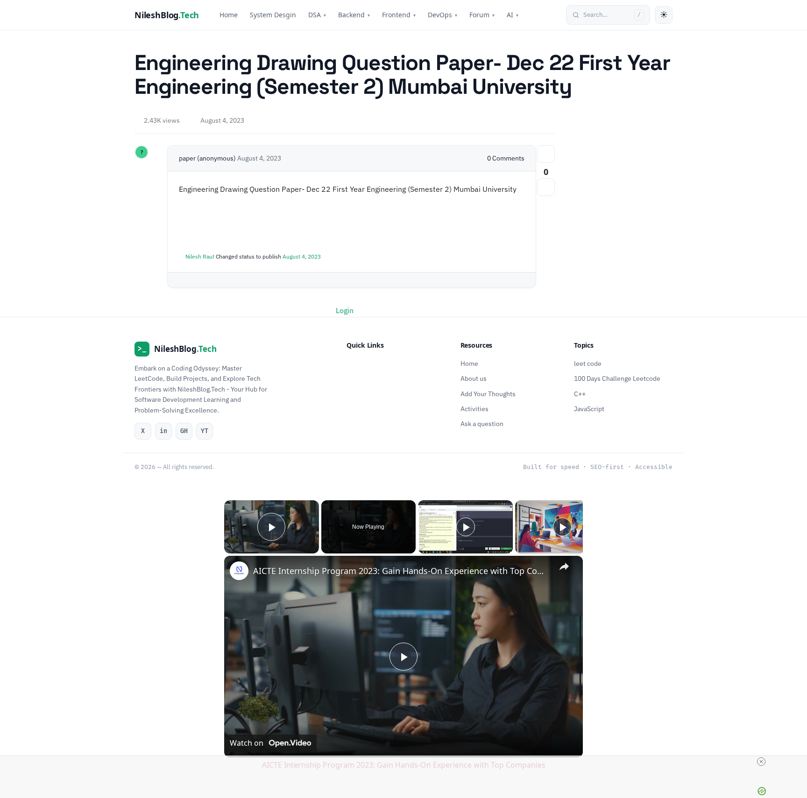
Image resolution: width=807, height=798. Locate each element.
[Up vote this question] (546, 154)
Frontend (399, 14)
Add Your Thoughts (488, 394)
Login (345, 310)
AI (512, 14)
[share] (564, 566)
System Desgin (273, 14)
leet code (588, 363)
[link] (239, 570)
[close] (407, 761)
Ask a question (481, 424)
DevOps (442, 14)
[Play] (465, 527)
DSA (317, 14)
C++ (580, 394)
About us (473, 378)
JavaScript (589, 409)
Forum (482, 14)
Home (228, 14)
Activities (474, 409)
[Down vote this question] (546, 187)
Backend (354, 14)
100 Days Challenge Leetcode (617, 378)
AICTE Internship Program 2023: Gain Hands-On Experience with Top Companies (402, 570)
